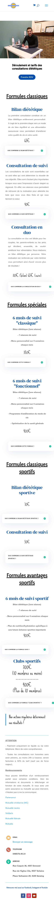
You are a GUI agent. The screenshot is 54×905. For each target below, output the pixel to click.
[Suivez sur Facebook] (23, 895)
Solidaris (9, 813)
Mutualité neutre (12, 808)
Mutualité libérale (12, 818)
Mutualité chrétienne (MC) (16, 803)
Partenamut (10, 797)
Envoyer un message (23, 842)
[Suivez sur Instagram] (28, 895)
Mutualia (9, 824)
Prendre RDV (27, 77)
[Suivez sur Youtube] (34, 895)
